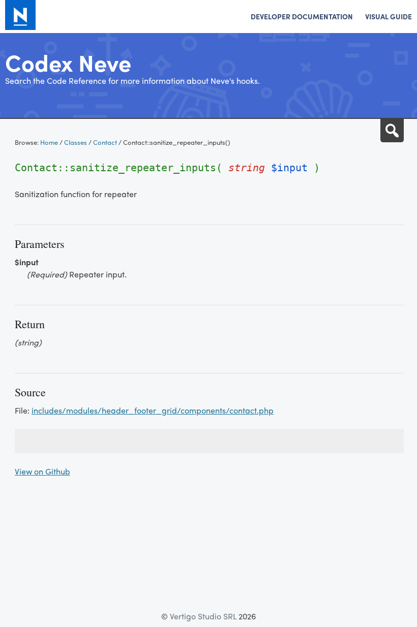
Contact (105, 142)
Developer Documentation (302, 16)
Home (49, 142)
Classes (75, 142)
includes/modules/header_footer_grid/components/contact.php (153, 410)
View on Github (42, 471)
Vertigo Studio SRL (203, 616)
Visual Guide (388, 16)
